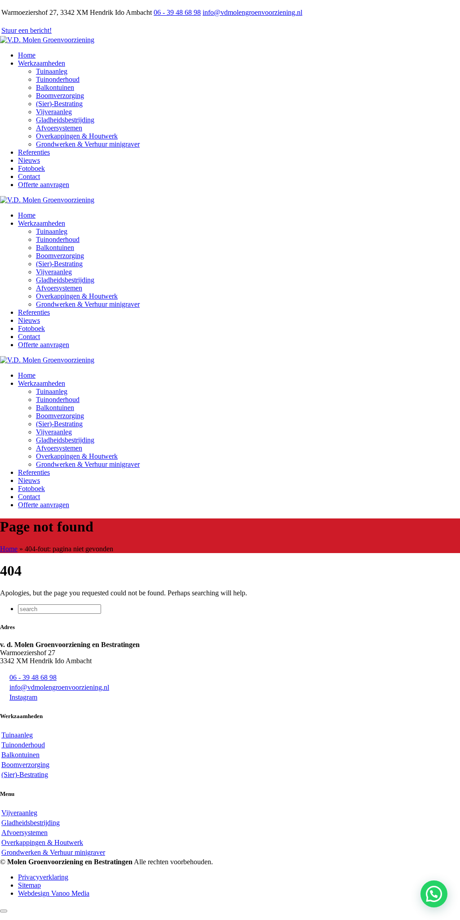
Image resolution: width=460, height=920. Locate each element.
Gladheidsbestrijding (65, 120)
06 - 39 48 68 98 (177, 12)
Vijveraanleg (54, 112)
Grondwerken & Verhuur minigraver (88, 144)
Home (9, 549)
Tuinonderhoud (58, 79)
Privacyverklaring (43, 877)
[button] (433, 893)
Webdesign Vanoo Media (53, 893)
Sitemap (29, 885)
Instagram (23, 697)
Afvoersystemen (59, 128)
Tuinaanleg (51, 71)
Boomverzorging (60, 95)
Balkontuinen (55, 87)
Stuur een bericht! (26, 30)
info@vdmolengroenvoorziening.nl (252, 12)
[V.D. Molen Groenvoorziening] (47, 40)
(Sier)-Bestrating (59, 103)
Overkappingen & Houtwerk (77, 136)
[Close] (3, 911)
